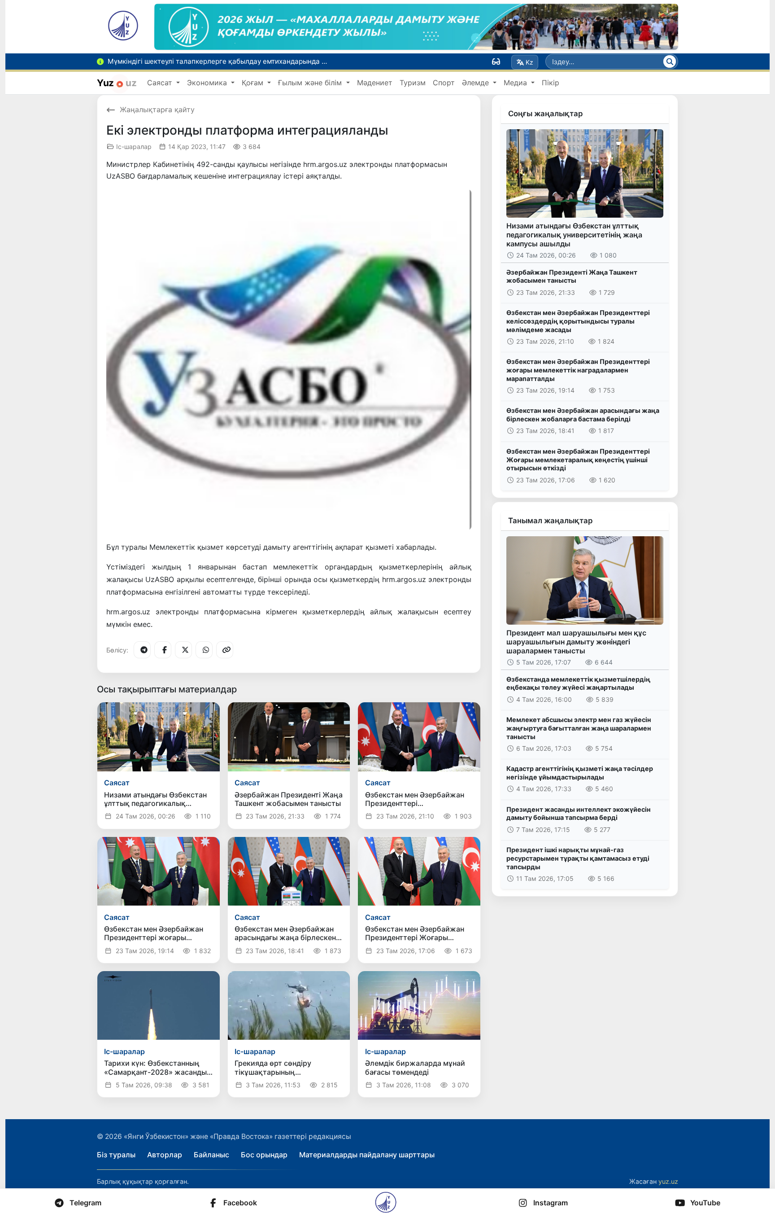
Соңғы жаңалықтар (545, 113)
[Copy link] (224, 649)
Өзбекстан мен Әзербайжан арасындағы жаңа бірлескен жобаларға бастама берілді (582, 415)
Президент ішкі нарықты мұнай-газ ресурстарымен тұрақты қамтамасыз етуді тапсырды (577, 858)
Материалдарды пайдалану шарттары (367, 1154)
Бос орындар (264, 1154)
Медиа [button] (516, 82)
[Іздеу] (669, 61)
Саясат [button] (160, 82)
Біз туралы (116, 1154)
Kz (529, 62)
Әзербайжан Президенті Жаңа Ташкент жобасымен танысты (571, 276)
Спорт (444, 82)
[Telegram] (142, 649)
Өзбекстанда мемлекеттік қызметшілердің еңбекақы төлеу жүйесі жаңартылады (578, 683)
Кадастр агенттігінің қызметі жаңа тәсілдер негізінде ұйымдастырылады (579, 773)
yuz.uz (668, 1181)
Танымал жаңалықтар (550, 520)
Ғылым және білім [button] (311, 82)
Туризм (413, 82)
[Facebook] (162, 649)
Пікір (550, 82)
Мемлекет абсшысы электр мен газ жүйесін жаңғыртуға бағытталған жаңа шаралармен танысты (578, 728)
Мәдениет (374, 82)
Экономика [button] (208, 82)
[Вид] (496, 61)
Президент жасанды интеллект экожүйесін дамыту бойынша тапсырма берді (578, 813)
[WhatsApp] (204, 649)
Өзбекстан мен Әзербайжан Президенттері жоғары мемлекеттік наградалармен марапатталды (578, 370)
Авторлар (164, 1154)
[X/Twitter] (183, 649)
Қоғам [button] (254, 82)
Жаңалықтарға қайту (157, 109)
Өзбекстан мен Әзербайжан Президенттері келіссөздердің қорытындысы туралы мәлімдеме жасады (578, 321)
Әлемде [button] (476, 82)
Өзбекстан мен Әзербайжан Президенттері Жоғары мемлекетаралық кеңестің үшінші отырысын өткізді (578, 459)
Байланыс (211, 1154)
